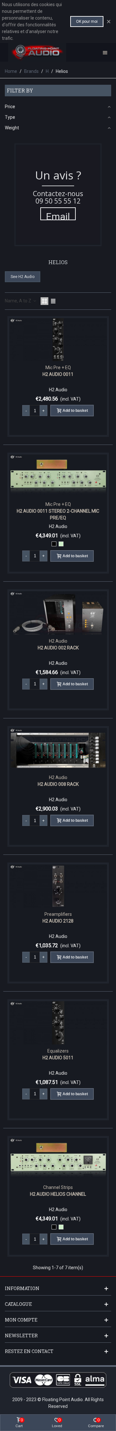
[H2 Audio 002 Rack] (58, 613)
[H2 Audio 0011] (58, 339)
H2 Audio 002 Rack (58, 647)
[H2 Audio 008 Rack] (58, 749)
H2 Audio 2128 (58, 921)
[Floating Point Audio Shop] (37, 52)
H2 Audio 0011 (58, 374)
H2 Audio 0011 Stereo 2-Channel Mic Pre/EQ (58, 514)
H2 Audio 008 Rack (58, 784)
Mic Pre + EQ (58, 367)
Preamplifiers (58, 914)
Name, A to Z (18, 300)
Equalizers (58, 1051)
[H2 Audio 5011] (58, 1023)
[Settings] (105, 52)
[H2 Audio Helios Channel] (58, 1159)
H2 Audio (58, 641)
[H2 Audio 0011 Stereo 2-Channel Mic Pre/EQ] (58, 476)
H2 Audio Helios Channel (58, 1194)
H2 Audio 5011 (58, 1057)
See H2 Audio (22, 276)
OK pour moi (87, 21)
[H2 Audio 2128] (58, 886)
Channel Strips (58, 1187)
